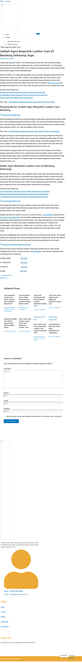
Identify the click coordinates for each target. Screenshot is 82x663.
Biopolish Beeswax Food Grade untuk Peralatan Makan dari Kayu (22, 92)
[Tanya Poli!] (73, 657)
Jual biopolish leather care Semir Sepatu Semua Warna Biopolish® (9, 299)
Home (7, 34)
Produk (8, 37)
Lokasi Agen (4, 622)
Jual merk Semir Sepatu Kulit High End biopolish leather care (55, 299)
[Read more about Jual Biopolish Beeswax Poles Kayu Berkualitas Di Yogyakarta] (55, 320)
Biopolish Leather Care (39, 336)
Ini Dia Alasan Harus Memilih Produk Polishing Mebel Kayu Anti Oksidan (25, 191)
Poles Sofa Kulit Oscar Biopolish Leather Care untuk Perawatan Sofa (40, 328)
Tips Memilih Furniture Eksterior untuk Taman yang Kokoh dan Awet (24, 95)
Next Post (4, 278)
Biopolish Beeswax (12, 44)
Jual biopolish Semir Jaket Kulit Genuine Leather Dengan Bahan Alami (25, 299)
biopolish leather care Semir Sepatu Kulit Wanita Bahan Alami (10, 323)
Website (7, 409)
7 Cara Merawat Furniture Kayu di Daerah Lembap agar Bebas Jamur (24, 197)
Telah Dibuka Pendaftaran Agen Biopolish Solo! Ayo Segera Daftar (31, 102)
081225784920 (48, 215)
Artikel (3, 617)
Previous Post (6, 275)
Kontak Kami (5, 626)
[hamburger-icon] (38, 33)
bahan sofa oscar (54, 83)
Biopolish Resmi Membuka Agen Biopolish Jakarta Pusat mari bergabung (33, 131)
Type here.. (7, 369)
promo (11, 59)
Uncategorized (8, 311)
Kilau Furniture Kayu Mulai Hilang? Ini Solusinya (16, 98)
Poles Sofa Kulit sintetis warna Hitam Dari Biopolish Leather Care (25, 323)
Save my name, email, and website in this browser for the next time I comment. (34, 416)
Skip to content (5, 1)
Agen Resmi (4, 59)
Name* (6, 393)
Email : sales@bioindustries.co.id (15, 594)
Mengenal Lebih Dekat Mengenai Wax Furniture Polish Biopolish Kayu (24, 194)
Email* (6, 401)
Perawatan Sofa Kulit (39, 338)
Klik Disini (24, 258)
